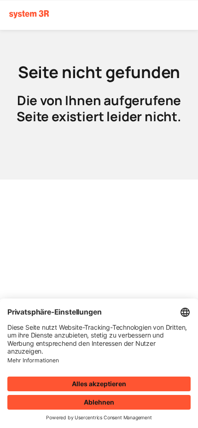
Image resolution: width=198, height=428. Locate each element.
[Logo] (29, 14)
